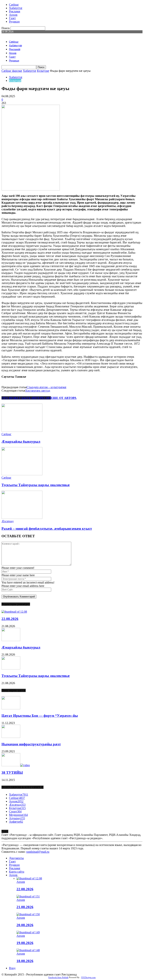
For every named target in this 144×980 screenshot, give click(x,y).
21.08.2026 (24, 907)
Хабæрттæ (15, 8)
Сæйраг (14, 4)
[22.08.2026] (14, 611)
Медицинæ (18, 814)
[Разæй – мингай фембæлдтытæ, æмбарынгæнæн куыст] (22, 517)
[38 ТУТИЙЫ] (16, 765)
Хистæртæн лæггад (37, 390)
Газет (12, 18)
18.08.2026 (24, 961)
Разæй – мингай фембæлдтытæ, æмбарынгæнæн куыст (47, 529)
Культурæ (43, 70)
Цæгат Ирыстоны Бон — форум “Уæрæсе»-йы (40, 716)
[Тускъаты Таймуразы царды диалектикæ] (22, 474)
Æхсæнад (8, 521)
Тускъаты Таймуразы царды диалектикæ (36, 485)
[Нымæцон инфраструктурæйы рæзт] (11, 736)
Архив (13, 14)
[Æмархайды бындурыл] (22, 430)
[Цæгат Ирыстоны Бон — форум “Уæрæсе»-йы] (11, 708)
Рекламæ (14, 11)
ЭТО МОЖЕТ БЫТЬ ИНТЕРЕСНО (26, 397)
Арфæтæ (16, 821)
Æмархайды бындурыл (21, 441)
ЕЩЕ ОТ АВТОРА (63, 397)
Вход (12, 968)
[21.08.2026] (28, 896)
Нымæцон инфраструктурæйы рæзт (31, 744)
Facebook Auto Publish (58, 977)
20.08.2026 (24, 925)
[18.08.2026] (28, 950)
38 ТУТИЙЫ (12, 773)
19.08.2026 (24, 943)
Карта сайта (16, 871)
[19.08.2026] (28, 932)
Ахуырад (17, 818)
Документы (16, 858)
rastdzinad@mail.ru (37, 851)
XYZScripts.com (88, 977)
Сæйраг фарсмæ (12, 70)
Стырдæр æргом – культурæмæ (46, 387)
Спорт (15, 811)
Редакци (14, 21)
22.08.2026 (10, 619)
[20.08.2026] (28, 914)
